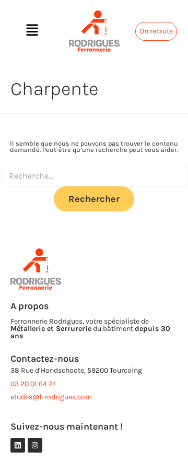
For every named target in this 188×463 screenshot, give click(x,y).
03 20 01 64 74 (33, 383)
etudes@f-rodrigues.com (51, 397)
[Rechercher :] (94, 176)
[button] (31, 30)
